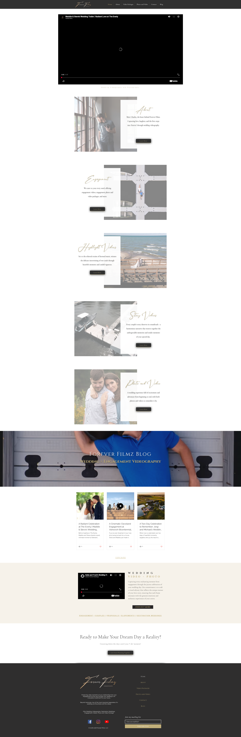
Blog (143, 706)
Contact (143, 700)
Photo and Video (143, 694)
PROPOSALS (113, 615)
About (143, 682)
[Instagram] (98, 722)
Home (143, 677)
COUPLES (100, 615)
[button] (128, 4)
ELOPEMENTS (128, 615)
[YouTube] (107, 722)
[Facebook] (90, 722)
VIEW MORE (120, 557)
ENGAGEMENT (86, 615)
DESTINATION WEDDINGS (149, 615)
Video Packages (143, 688)
